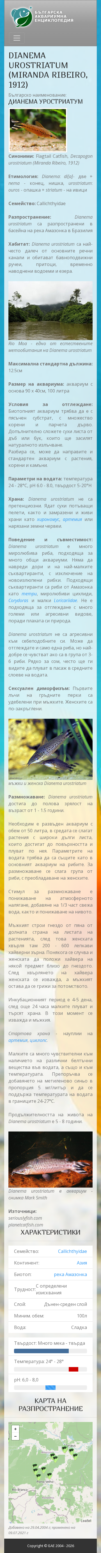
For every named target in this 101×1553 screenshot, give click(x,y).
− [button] (15, 1436)
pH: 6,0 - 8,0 (26, 1380)
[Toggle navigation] (17, 38)
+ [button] (15, 1429)
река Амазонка (70, 1274)
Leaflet (86, 1520)
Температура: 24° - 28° (39, 1361)
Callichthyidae (72, 1251)
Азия (82, 1263)
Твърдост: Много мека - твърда (49, 1343)
